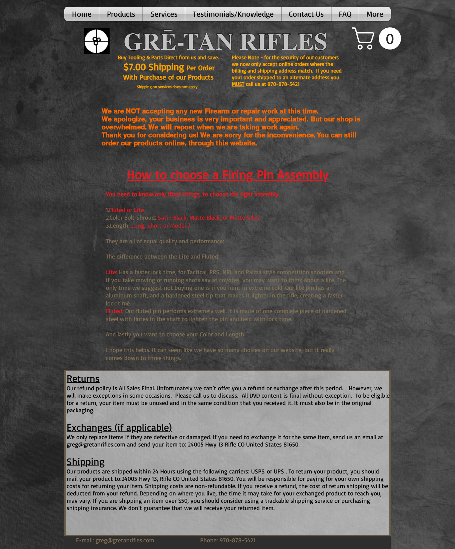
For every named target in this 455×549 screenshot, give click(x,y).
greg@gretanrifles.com (96, 444)
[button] (121, 14)
